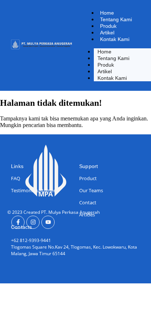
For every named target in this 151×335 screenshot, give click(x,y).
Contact (87, 202)
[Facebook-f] (18, 222)
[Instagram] (33, 222)
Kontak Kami (114, 39)
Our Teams (91, 190)
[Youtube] (48, 222)
